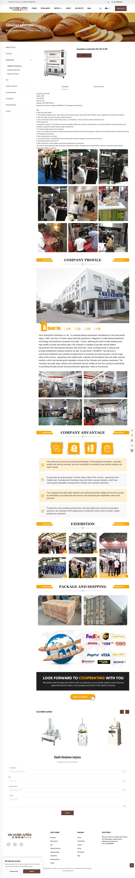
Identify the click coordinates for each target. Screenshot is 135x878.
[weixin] (131, 450)
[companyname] (18, 8)
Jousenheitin (9, 98)
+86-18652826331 (117, 2)
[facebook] (15, 844)
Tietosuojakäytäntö (67, 871)
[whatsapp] (131, 440)
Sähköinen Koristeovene (14, 66)
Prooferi (8, 111)
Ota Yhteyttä (79, 8)
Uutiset (68, 8)
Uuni (7, 80)
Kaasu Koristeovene (13, 74)
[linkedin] (21, 844)
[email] (131, 445)
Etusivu (34, 8)
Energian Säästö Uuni (13, 70)
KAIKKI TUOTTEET (11, 47)
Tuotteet (57, 8)
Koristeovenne (23, 30)
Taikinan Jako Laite (11, 86)
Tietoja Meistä (45, 8)
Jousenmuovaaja (11, 92)
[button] (122, 712)
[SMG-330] (83, 732)
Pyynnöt (84, 55)
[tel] (131, 435)
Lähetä (67, 813)
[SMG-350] (114, 732)
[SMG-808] (51, 732)
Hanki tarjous (121, 8)
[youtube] (8, 844)
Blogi (89, 8)
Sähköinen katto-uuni (34, 30)
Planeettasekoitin (11, 105)
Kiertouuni (9, 53)
